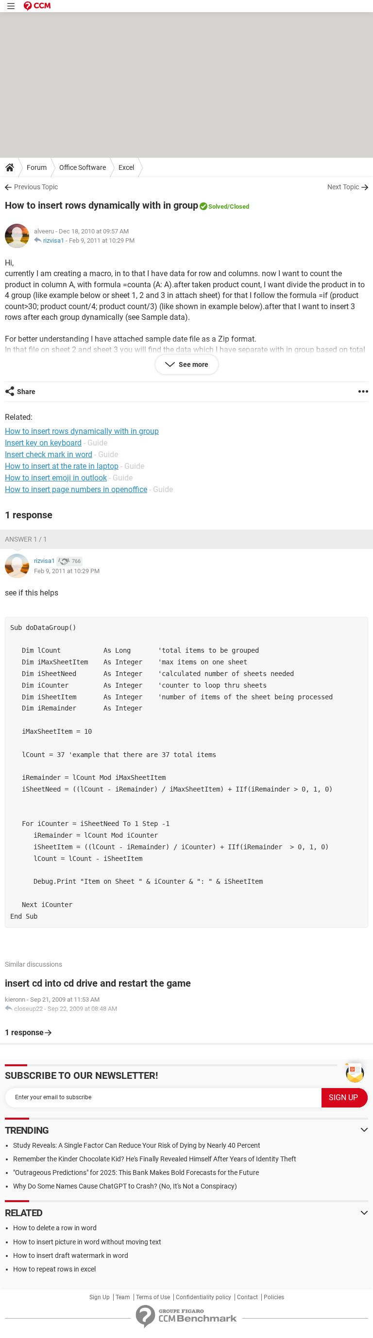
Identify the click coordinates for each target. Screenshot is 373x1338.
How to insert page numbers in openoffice (76, 489)
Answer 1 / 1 (26, 539)
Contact (247, 1297)
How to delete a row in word (55, 1228)
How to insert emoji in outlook (56, 477)
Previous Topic (36, 187)
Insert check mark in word (48, 454)
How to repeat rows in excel (54, 1269)
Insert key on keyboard (43, 442)
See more (192, 364)
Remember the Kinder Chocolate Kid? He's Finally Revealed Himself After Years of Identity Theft (154, 1159)
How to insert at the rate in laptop (62, 466)
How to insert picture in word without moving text (87, 1242)
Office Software (82, 167)
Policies (274, 1297)
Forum (37, 167)
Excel (126, 167)
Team (123, 1297)
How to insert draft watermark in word (70, 1255)
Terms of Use (153, 1297)
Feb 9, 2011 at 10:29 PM (102, 240)
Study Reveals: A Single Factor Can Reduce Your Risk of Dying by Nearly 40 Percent (136, 1145)
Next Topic (343, 187)
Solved (217, 206)
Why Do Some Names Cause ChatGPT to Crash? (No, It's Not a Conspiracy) (125, 1186)
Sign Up (99, 1297)
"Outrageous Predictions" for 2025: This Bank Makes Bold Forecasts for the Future (136, 1172)
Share (26, 392)
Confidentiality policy (203, 1297)
